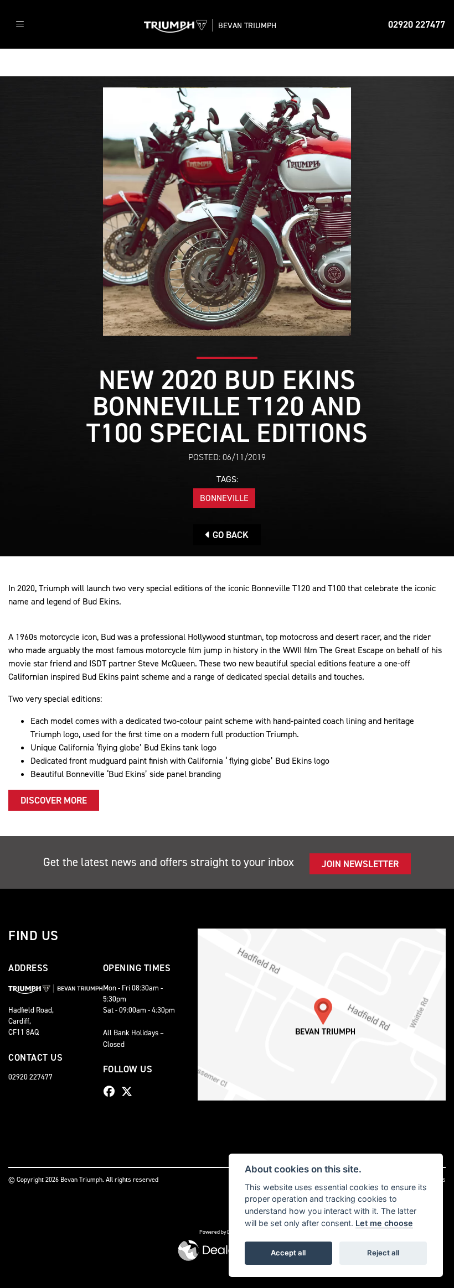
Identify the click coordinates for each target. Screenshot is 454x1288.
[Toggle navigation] (20, 24)
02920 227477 (416, 24)
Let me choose (384, 1223)
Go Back (229, 535)
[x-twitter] (129, 1092)
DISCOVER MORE (53, 800)
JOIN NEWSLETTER (360, 864)
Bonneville (224, 498)
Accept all (288, 1252)
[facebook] (112, 1092)
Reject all (383, 1252)
